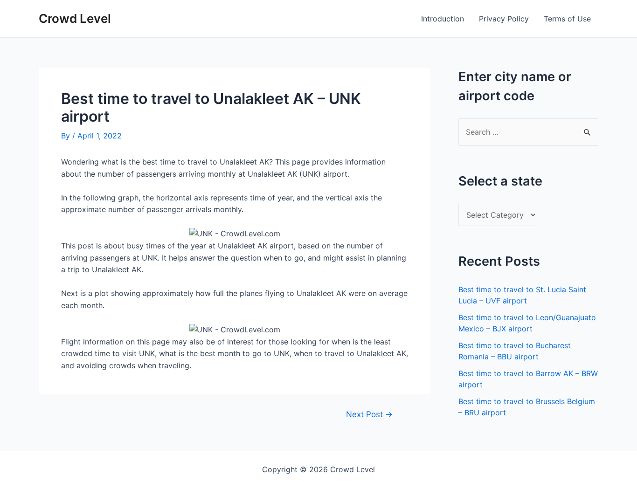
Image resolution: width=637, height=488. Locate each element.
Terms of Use (567, 18)
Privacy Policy (504, 18)
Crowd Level (75, 18)
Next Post (369, 414)
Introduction (442, 18)
